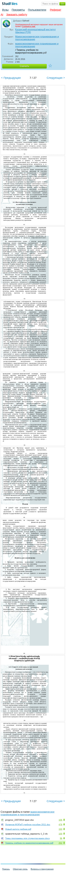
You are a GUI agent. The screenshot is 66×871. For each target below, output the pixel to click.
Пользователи (37, 9)
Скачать (24, 66)
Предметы (18, 9)
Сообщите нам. (28, 26)
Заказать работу (16, 14)
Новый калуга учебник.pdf (18, 829)
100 (60, 833)
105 (60, 820)
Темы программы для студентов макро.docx (27, 838)
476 (60, 824)
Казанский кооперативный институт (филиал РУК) (35, 31)
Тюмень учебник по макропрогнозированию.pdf (29, 843)
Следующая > (56, 77)
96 (61, 838)
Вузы (5, 9)
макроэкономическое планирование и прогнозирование (36, 45)
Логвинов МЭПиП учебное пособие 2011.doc (27, 824)
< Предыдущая (11, 77)
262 (60, 843)
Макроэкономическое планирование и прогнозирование (37, 38)
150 (60, 829)
